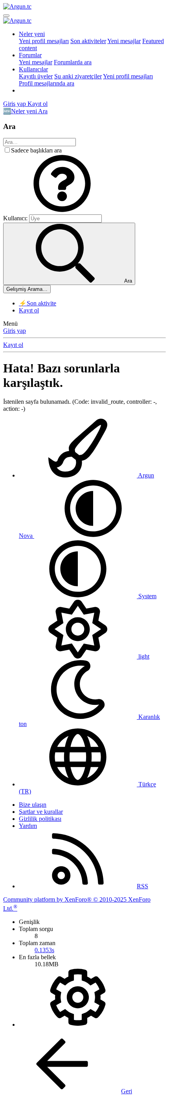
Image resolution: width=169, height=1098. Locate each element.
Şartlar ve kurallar (41, 811)
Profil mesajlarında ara (46, 83)
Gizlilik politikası (40, 818)
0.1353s (44, 950)
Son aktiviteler (88, 41)
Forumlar (30, 55)
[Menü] (6, 16)
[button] (62, 210)
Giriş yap (14, 330)
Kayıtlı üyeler (36, 76)
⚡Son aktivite (37, 303)
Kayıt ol (29, 310)
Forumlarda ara (73, 62)
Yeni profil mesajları (44, 41)
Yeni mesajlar (124, 41)
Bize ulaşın (32, 804)
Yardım (28, 825)
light (143, 656)
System (146, 596)
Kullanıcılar (33, 69)
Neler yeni (32, 34)
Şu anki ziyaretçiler (78, 76)
